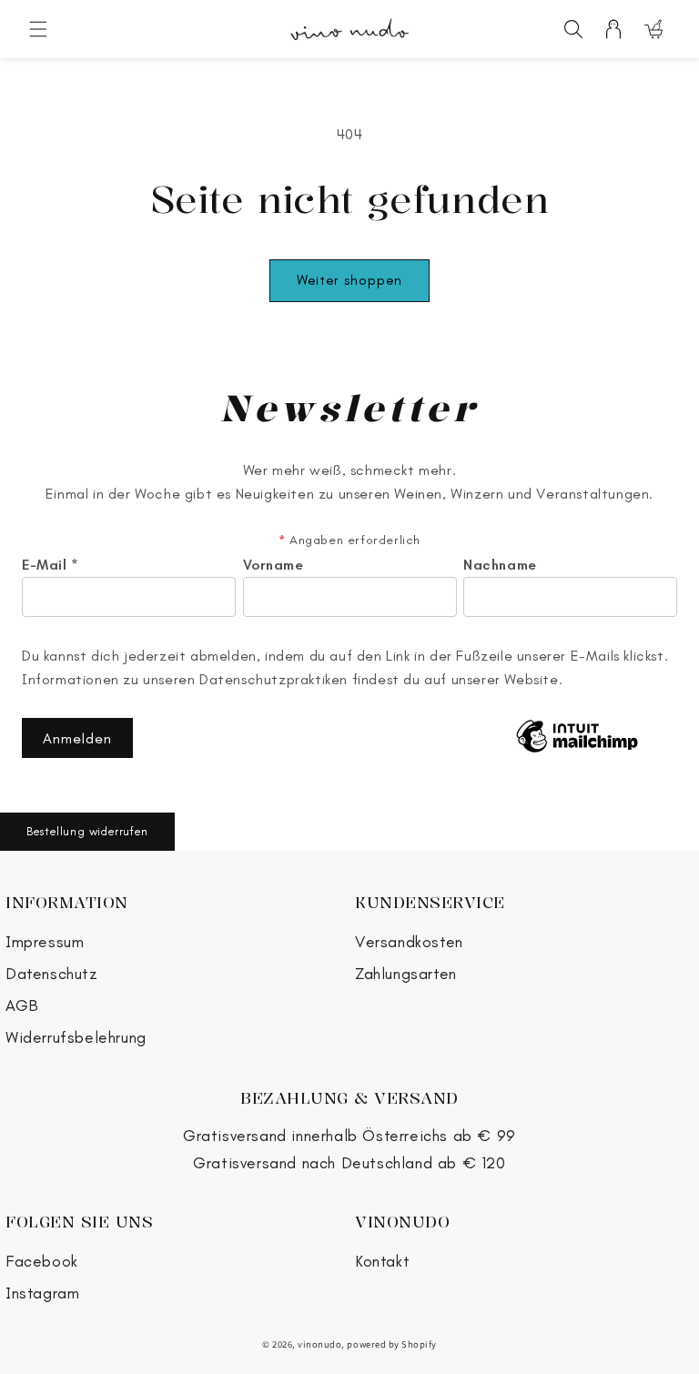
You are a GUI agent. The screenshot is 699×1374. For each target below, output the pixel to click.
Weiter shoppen (349, 280)
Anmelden (77, 738)
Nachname (500, 565)
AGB (22, 1005)
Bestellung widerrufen (87, 831)
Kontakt (382, 1261)
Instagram (42, 1293)
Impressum (44, 942)
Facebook (41, 1261)
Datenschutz (51, 974)
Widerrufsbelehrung (76, 1037)
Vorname (273, 565)
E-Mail (50, 565)
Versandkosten (409, 942)
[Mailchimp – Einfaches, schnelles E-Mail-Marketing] (577, 738)
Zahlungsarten (406, 974)
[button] (38, 29)
